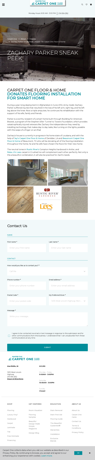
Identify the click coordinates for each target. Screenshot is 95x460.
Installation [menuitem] (55, 434)
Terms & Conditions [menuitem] (76, 427)
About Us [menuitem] (76, 410)
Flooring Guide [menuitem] (56, 419)
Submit (47, 347)
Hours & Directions (15, 379)
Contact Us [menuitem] (76, 421)
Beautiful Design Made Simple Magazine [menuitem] (34, 425)
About (23, 39)
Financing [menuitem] (11, 440)
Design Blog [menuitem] (34, 433)
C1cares (32, 39)
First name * (12, 242)
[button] (82, 4)
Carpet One (12, 39)
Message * (11, 310)
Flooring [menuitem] (10, 410)
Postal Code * (12, 295)
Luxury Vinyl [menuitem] (12, 415)
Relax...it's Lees (14, 152)
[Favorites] (86, 4)
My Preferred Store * (57, 295)
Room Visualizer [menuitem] (35, 410)
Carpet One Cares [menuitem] (77, 416)
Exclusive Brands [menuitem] (54, 439)
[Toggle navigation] (3, 4)
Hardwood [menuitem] (11, 419)
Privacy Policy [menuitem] (78, 432)
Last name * (54, 242)
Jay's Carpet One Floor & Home (29, 138)
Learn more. (46, 456)
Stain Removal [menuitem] (56, 410)
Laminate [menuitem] (11, 427)
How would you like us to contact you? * (23, 265)
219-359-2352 (63, 13)
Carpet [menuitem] (10, 423)
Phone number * (14, 280)
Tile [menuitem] (8, 432)
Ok (78, 453)
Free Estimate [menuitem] (13, 436)
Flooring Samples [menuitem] (32, 416)
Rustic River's (33, 149)
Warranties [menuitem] (54, 430)
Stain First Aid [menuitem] (56, 415)
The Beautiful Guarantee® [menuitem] (56, 424)
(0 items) (91, 4)
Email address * (55, 280)
